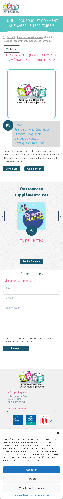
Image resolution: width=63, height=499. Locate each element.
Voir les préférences (31, 488)
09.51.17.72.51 (16, 402)
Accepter (31, 469)
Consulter (11, 168)
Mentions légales (41, 494)
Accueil (11, 37)
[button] (58, 432)
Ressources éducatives (30, 37)
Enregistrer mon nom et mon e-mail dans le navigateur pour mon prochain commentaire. (29, 340)
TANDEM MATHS (31, 241)
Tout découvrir (31, 261)
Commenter (34, 168)
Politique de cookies (23, 494)
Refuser (31, 479)
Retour (13, 49)
